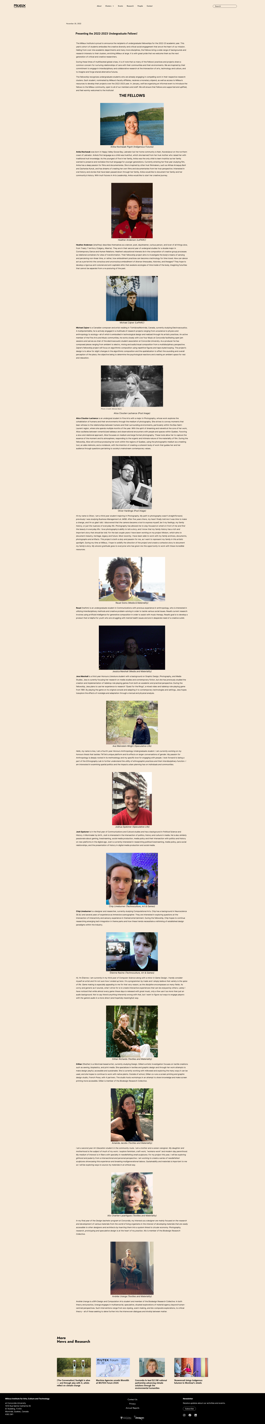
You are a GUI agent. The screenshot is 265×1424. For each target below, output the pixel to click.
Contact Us (132, 1399)
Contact (149, 6)
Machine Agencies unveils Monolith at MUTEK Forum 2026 (112, 1381)
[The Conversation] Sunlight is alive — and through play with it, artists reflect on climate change (73, 1383)
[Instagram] (184, 1415)
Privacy (132, 1403)
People (140, 6)
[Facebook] (189, 1415)
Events (120, 6)
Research (130, 6)
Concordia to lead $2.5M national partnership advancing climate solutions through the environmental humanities (151, 1384)
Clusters (108, 6)
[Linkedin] (195, 1415)
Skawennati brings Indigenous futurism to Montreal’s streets (188, 1381)
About (99, 6)
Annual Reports (132, 1407)
